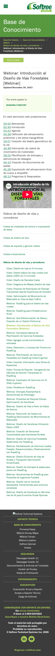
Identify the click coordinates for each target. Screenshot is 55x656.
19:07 (7, 141)
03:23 (7, 130)
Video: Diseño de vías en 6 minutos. (24, 268)
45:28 (7, 169)
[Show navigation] (5, 6)
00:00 (7, 123)
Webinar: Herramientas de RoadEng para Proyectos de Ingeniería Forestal (27, 476)
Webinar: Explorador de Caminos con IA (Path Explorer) (26, 381)
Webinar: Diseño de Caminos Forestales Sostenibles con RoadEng (26, 440)
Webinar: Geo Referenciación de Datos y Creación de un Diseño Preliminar (26, 320)
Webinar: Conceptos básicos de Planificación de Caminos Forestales (24, 334)
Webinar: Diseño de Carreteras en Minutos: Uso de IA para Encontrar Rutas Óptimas (28, 494)
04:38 (7, 134)
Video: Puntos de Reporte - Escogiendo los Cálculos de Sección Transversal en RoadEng (28, 372)
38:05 (7, 155)
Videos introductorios (14, 254)
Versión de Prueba (27, 569)
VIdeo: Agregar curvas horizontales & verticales (25, 342)
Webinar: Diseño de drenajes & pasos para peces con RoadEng (28, 468)
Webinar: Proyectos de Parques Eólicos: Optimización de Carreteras (26, 400)
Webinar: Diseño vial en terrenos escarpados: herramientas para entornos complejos (27, 484)
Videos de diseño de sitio (16, 237)
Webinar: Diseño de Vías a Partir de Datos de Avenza (27, 408)
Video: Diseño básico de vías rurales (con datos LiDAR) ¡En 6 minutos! (27, 274)
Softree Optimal (28, 543)
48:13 (7, 176)
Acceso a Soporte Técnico (27, 592)
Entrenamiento (27, 579)
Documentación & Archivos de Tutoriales (27, 565)
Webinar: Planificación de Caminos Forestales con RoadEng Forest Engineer (27, 356)
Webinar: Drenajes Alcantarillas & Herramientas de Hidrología (23, 393)
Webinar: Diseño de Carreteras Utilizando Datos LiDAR (27, 426)
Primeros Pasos (27, 529)
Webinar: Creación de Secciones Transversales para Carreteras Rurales (25, 433)
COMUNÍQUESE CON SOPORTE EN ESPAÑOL (27, 607)
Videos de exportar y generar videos (21, 245)
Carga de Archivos (27, 596)
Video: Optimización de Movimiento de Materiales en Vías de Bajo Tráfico (26, 298)
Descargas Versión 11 (27, 558)
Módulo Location (27, 540)
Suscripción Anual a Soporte (27, 589)
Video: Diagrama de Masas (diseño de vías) (28, 284)
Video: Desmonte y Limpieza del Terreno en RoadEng (28, 349)
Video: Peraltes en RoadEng (20, 387)
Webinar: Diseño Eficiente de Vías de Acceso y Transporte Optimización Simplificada (25, 459)
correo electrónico (29, 610)
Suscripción (27, 584)
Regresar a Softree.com (28, 649)
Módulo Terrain (27, 536)
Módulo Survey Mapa (27, 532)
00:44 (7, 127)
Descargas (27, 553)
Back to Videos (13, 60)
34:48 (7, 148)
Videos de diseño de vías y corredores (21, 45)
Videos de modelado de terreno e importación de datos (26, 228)
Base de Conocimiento (34, 40)
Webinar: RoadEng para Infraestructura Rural (26, 312)
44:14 (7, 162)
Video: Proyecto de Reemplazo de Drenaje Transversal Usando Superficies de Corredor (28, 290)
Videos (6, 42)
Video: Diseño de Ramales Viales (23, 280)
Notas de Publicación (27, 572)
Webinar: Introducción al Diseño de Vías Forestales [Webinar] (28, 327)
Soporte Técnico (11, 40)
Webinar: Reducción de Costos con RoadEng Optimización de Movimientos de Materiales (28, 416)
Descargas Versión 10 (27, 561)
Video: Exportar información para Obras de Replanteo (28, 364)
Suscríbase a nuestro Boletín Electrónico (27, 616)
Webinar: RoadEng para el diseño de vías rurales (27, 305)
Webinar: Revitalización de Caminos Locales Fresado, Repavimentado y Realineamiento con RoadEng (28, 449)
